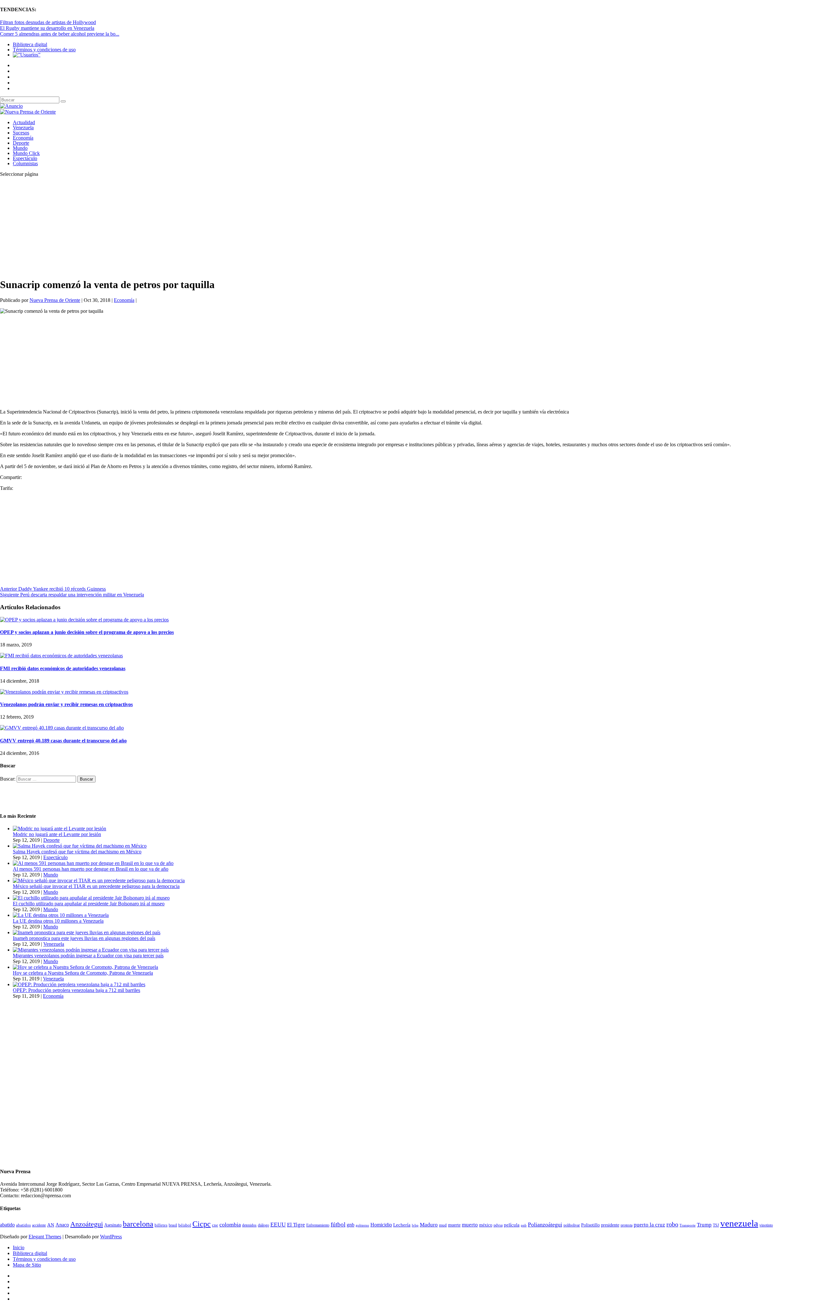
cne (215, 1225)
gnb (350, 1224)
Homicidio (381, 1224)
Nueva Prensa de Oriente (55, 300)
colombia (230, 1224)
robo (672, 1224)
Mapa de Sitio (27, 1265)
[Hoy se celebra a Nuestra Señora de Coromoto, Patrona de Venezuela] (85, 967)
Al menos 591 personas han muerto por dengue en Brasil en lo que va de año (90, 869)
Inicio (18, 1247)
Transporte (688, 1225)
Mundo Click (26, 153)
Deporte (21, 143)
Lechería (401, 1224)
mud (443, 1225)
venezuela (739, 1223)
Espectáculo (25, 158)
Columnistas (25, 163)
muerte (454, 1225)
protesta (626, 1225)
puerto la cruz (649, 1225)
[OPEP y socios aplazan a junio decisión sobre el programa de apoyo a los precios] (84, 619)
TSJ (716, 1225)
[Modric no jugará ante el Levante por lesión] (59, 828)
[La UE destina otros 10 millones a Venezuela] (61, 915)
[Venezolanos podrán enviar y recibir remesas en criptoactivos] (64, 692)
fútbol (338, 1224)
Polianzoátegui (545, 1224)
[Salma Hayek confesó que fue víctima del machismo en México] (80, 846)
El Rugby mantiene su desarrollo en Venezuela (47, 28)
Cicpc (201, 1223)
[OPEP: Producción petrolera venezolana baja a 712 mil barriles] (79, 984)
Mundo (20, 148)
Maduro (429, 1225)
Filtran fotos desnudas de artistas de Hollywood (48, 22)
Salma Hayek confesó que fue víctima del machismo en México (77, 851)
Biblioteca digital (30, 44)
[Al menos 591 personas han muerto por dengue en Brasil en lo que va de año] (93, 863)
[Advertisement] (192, 227)
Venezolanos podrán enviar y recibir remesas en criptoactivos (66, 704)
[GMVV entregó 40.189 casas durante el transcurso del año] (62, 727)
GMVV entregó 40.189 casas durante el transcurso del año (63, 740)
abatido (7, 1224)
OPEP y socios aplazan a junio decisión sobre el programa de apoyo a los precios (87, 632)
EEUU (278, 1224)
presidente (610, 1225)
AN (50, 1224)
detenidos (249, 1225)
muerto (470, 1225)
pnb (524, 1225)
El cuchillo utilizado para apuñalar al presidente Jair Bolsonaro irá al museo (89, 903)
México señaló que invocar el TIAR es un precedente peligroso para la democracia (96, 886)
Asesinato (113, 1225)
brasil (173, 1225)
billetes (161, 1225)
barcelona (138, 1224)
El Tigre (296, 1225)
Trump (704, 1225)
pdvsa (498, 1225)
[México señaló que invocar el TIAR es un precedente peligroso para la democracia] (99, 880)
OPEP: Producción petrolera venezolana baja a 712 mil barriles (76, 990)
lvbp (415, 1225)
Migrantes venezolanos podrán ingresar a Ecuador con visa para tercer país (88, 955)
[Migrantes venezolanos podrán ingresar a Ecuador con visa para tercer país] (91, 949)
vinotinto (766, 1225)
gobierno (362, 1225)
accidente (39, 1225)
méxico (485, 1225)
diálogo (263, 1225)
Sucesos (21, 132)
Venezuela (23, 127)
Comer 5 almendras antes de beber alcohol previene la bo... (59, 34)
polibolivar (571, 1225)
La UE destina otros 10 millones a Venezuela (58, 921)
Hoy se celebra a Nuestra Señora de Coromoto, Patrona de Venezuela (83, 973)
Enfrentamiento (317, 1225)
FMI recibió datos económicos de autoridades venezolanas (62, 668)
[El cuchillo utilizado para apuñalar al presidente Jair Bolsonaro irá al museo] (91, 898)
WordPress (111, 1236)
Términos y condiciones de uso (44, 49)
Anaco (62, 1224)
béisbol (184, 1225)
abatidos (23, 1225)
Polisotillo (590, 1224)
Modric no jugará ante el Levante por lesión (57, 834)
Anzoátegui (86, 1224)
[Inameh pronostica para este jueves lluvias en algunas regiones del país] (86, 932)
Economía (23, 138)
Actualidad (24, 122)
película (512, 1224)
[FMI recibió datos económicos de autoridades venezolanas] (61, 655)
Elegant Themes (45, 1236)
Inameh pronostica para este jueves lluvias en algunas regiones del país (84, 938)
